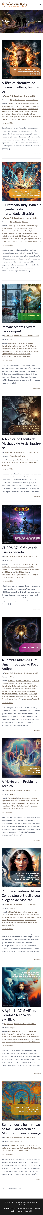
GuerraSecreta (23, 567)
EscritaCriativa (6, 346)
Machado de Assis (22, 462)
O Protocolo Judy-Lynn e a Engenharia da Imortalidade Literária (21, 209)
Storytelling (34, 351)
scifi (19, 572)
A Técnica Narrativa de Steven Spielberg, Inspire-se (21, 87)
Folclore (15, 688)
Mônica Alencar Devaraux (15, 920)
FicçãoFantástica (7, 688)
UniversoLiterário (7, 356)
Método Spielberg (24, 111)
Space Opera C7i (7, 806)
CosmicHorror (15, 564)
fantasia (28, 912)
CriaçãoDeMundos (8, 683)
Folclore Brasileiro (25, 688)
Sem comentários (7, 123)
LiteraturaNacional (21, 569)
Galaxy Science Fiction (9, 231)
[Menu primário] (39, 4)
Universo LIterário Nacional (21, 354)
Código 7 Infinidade (14, 1034)
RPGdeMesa (9, 572)
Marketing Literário (21, 222)
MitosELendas (23, 694)
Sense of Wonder (17, 114)
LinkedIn (20, 1211)
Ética (8, 1037)
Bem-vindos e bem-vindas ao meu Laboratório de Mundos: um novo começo (21, 1129)
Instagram (6, 1208)
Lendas (34, 688)
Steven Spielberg (14, 116)
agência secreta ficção (15, 1031)
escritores (22, 346)
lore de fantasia (23, 691)
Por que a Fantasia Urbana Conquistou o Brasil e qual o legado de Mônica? (21, 896)
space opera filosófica (24, 1042)
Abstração (11, 798)
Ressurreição (21, 803)
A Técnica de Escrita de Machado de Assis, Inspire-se (21, 444)
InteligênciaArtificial (8, 569)
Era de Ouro (30, 226)
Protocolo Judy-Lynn (20, 238)
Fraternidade (28, 1208)
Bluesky (20, 1208)
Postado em (24, 96)
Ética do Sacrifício (16, 1037)
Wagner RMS (8, 96)
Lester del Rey (32, 233)
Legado (21, 348)
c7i (9, 564)
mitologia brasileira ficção (10, 694)
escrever (36, 106)
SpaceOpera (25, 572)
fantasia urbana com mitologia (29, 914)
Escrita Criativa (20, 100)
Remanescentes (7, 351)
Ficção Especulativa (19, 228)
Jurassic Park (14, 111)
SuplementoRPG (21, 575)
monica (4, 920)
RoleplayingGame (33, 569)
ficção (14, 109)
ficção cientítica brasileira (10, 801)
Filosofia (32, 801)
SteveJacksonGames (8, 575)
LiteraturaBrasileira (31, 348)
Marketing (5, 236)
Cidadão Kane (12, 103)
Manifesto (18, 1141)
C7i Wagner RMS (31, 1031)
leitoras (10, 1150)
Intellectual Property (23, 231)
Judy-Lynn (34, 231)
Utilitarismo (36, 1042)
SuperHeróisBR (7, 354)
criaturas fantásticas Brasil (23, 683)
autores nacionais (13, 1145)
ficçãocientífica (33, 109)
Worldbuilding (18, 577)
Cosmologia (35, 681)
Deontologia (26, 1034)
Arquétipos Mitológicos (23, 681)
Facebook (28, 1211)
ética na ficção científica (31, 1037)
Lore (16, 691)
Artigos (12, 100)
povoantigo (11, 696)
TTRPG (29, 575)
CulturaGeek (21, 343)
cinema (20, 103)
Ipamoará (15, 348)
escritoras (15, 346)
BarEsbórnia (12, 343)
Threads (13, 1208)
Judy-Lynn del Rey (22, 233)
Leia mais (36, 154)
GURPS (31, 567)
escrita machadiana (31, 460)
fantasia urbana (13, 914)
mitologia (32, 691)
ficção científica (22, 109)
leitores (16, 1150)
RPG (18, 351)
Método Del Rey (7, 238)
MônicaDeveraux (7, 922)
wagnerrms (25, 119)
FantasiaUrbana (31, 346)
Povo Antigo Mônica (20, 922)
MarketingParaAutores (29, 236)
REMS (15, 351)
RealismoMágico (20, 696)
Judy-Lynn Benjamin (8, 233)
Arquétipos (11, 681)
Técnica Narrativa (26, 116)
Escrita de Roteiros (32, 100)
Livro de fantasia (7, 917)
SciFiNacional (25, 351)
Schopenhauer (31, 803)
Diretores (19, 106)
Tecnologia (16, 806)
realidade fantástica (34, 922)
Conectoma (22, 798)
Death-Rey (11, 226)
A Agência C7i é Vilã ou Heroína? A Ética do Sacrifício (19, 1015)
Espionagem (24, 564)
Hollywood (5, 111)
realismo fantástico (8, 925)
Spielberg (27, 114)
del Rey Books (20, 226)
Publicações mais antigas (12, 1188)
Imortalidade (12, 803)
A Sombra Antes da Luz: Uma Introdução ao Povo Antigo (20, 664)
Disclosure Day (27, 106)
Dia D (13, 106)
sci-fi (9, 114)
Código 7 (5, 1034)
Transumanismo (26, 806)
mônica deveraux (30, 920)
